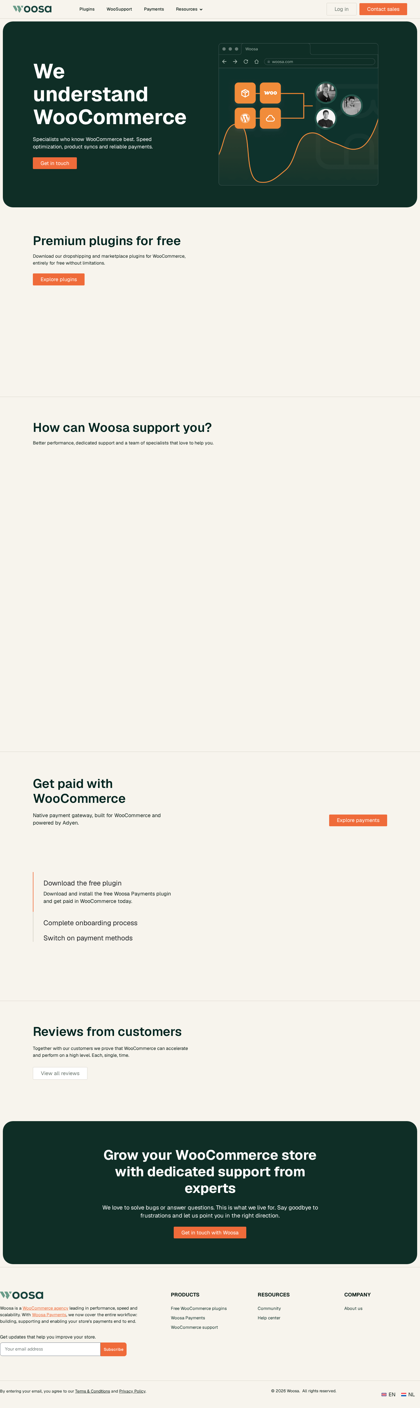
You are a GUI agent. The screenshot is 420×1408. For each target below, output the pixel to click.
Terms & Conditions (92, 1390)
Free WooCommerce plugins (199, 1308)
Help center (269, 1317)
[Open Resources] (201, 9)
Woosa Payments (49, 1314)
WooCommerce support (194, 1327)
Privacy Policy (132, 1390)
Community (269, 1308)
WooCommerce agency (45, 1308)
